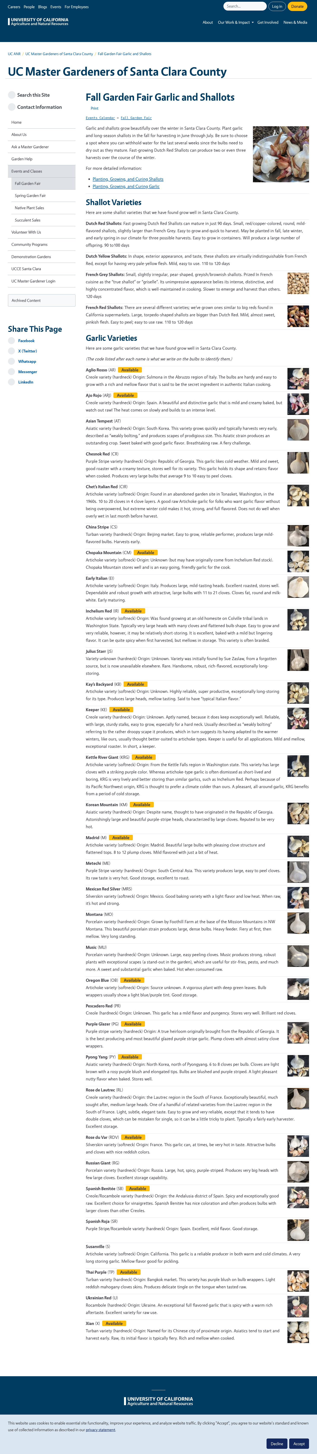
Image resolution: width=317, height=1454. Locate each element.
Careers (14, 6)
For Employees (77, 6)
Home (16, 122)
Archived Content (26, 300)
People (29, 6)
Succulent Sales (27, 220)
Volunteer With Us (26, 232)
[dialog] (158, 1434)
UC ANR (14, 53)
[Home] (38, 22)
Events (55, 6)
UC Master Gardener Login (33, 281)
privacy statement (100, 1429)
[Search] (264, 6)
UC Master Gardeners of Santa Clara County (59, 53)
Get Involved (267, 22)
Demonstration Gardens (31, 256)
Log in (277, 6)
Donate (297, 6)
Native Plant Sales (29, 207)
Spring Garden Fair (30, 195)
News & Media (295, 22)
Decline (277, 1443)
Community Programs (29, 244)
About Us (19, 134)
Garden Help (21, 158)
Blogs (42, 6)
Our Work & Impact (234, 22)
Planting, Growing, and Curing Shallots (128, 179)
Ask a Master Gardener (30, 146)
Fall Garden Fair (28, 183)
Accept (299, 1443)
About (208, 22)
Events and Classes (26, 171)
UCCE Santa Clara (26, 268)
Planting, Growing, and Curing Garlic (126, 186)
